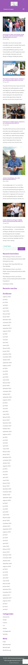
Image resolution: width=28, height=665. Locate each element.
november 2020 (7, 491)
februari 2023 (6, 417)
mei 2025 (5, 339)
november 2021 (7, 460)
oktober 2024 (6, 359)
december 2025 (7, 319)
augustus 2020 (7, 500)
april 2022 (5, 446)
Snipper (5, 628)
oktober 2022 (6, 428)
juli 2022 (5, 437)
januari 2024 (6, 385)
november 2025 (7, 322)
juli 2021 (5, 469)
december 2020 (7, 489)
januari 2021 (6, 486)
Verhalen (5, 634)
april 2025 (5, 342)
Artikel (4, 619)
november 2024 (7, 357)
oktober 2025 (6, 325)
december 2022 (7, 423)
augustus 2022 (7, 434)
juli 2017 (5, 603)
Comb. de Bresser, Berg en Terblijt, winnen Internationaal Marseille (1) (13, 220)
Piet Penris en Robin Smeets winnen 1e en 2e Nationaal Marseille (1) (13, 122)
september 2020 (7, 497)
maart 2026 (6, 311)
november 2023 (7, 391)
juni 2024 (5, 371)
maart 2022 (6, 448)
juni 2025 (5, 336)
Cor (4, 625)
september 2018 (7, 563)
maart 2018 (6, 580)
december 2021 (7, 457)
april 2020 (5, 512)
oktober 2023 (6, 394)
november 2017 (7, 592)
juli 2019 (5, 534)
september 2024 (7, 362)
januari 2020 (6, 520)
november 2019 (7, 523)
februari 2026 (6, 314)
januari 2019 (6, 552)
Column (5, 622)
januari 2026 (6, 316)
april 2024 (5, 377)
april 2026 (5, 308)
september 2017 (7, 598)
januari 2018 (6, 586)
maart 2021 (6, 480)
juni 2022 (5, 440)
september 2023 (7, 397)
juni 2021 (5, 471)
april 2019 (5, 543)
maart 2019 (6, 546)
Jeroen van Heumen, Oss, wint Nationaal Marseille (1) (11, 178)
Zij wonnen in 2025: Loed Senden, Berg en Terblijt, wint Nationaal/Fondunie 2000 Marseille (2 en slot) (13, 36)
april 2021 (5, 477)
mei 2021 (5, 474)
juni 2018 (5, 572)
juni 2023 (5, 405)
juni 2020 (5, 506)
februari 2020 (6, 517)
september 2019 (7, 529)
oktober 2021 (6, 463)
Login (4, 641)
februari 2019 (6, 549)
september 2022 (7, 431)
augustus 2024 (7, 365)
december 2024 (7, 354)
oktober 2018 (6, 560)
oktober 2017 (6, 595)
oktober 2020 (6, 494)
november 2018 (7, 557)
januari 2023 (6, 420)
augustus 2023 (7, 400)
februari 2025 (6, 348)
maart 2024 (6, 380)
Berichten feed (7, 644)
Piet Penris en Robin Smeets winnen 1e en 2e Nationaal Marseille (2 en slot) (13, 79)
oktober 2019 (6, 526)
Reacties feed (6, 647)
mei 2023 (5, 408)
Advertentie (6, 617)
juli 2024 (5, 368)
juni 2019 (5, 537)
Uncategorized (7, 631)
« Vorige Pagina (7, 246)
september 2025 (7, 328)
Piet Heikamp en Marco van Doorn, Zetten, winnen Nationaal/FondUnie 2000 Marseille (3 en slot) (14, 259)
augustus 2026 (7, 296)
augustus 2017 (7, 600)
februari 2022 (6, 451)
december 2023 (7, 388)
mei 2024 (5, 374)
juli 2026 (5, 299)
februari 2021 (6, 483)
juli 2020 (5, 503)
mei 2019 (5, 540)
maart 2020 (6, 514)
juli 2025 (5, 334)
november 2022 (7, 425)
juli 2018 (5, 569)
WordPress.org (7, 650)
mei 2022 (5, 443)
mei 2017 (5, 609)
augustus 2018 (7, 566)
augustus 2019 (7, 532)
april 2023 (5, 411)
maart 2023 (6, 414)
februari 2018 (6, 583)
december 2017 (7, 589)
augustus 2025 (7, 331)
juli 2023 (5, 402)
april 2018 (5, 578)
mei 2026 (5, 305)
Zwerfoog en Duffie (8, 284)
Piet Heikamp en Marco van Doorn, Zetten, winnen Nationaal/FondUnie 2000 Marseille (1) (14, 279)
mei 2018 (5, 575)
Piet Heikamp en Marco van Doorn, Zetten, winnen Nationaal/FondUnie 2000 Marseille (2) (14, 271)
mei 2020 (5, 509)
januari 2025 (6, 351)
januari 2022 (6, 454)
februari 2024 (6, 382)
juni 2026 (5, 302)
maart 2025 (6, 345)
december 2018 (7, 555)
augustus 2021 (7, 466)
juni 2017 (5, 606)
